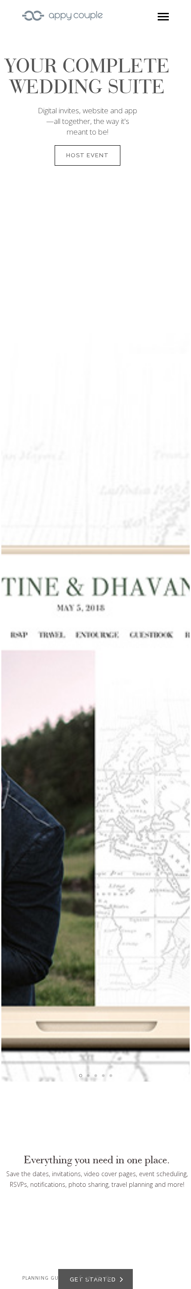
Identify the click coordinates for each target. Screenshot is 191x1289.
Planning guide (45, 1278)
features (83, 728)
